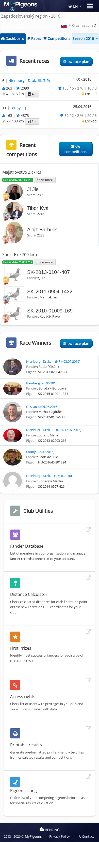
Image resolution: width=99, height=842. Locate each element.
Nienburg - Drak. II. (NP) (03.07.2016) (53, 361)
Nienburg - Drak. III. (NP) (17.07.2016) (53, 430)
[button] (54, 81)
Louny (16, 107)
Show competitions (75, 149)
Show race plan (76, 61)
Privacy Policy (59, 836)
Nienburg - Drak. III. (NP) (29, 80)
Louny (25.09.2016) (40, 451)
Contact (87, 836)
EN (75, 6)
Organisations (82, 25)
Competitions (58, 38)
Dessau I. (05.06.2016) (42, 406)
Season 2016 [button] (84, 38)
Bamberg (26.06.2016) (42, 383)
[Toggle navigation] (90, 6)
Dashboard (14, 38)
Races (35, 38)
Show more (45, 180)
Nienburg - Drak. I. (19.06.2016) (49, 475)
